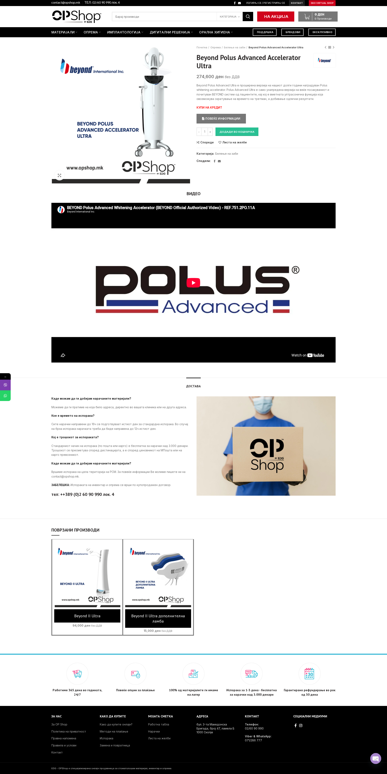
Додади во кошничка (237, 131)
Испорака (106, 738)
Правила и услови (63, 745)
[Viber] (5, 385)
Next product (334, 47)
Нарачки (154, 731)
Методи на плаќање (114, 731)
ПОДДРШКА (265, 32)
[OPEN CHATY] (375, 758)
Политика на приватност (68, 731)
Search (248, 16)
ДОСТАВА (193, 386)
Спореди (207, 142)
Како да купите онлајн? (116, 724)
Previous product (326, 47)
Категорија (228, 16)
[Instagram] (301, 725)
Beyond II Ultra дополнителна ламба (158, 618)
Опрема (215, 47)
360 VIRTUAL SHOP (322, 3)
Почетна (202, 47)
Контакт (57, 752)
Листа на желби (234, 142)
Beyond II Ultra (87, 616)
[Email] (239, 3)
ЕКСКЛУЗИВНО (322, 32)
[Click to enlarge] (59, 175)
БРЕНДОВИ (293, 32)
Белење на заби (234, 47)
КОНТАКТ (297, 3)
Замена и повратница (115, 745)
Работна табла (158, 724)
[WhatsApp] (5, 395)
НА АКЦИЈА (276, 16)
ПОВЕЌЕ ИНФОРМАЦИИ (222, 118)
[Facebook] (235, 3)
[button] (87, 578)
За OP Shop (59, 724)
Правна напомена (63, 738)
